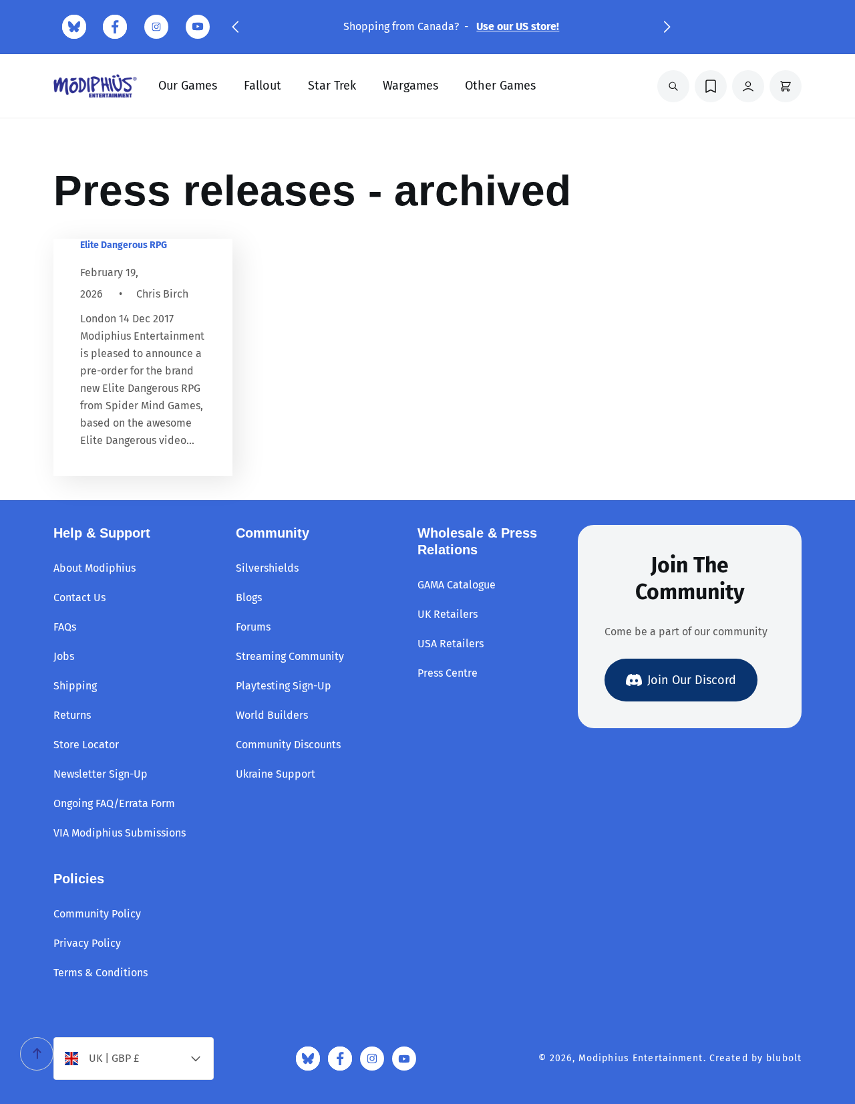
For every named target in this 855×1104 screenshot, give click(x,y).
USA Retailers (450, 643)
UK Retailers (447, 614)
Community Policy (97, 913)
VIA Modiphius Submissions (119, 832)
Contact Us (79, 597)
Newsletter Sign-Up (100, 774)
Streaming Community (290, 656)
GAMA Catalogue (456, 584)
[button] (235, 26)
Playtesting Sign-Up (283, 685)
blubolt (784, 1058)
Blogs (249, 597)
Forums (253, 627)
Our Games (187, 85)
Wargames (410, 85)
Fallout (262, 85)
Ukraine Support (275, 774)
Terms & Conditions (100, 972)
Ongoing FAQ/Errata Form (114, 803)
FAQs (64, 627)
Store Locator (86, 744)
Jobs (63, 656)
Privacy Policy (87, 943)
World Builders (272, 715)
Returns (72, 715)
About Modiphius (94, 568)
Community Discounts (288, 744)
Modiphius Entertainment (640, 1058)
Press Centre (447, 673)
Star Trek (332, 85)
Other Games (500, 85)
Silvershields (267, 568)
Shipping (75, 685)
